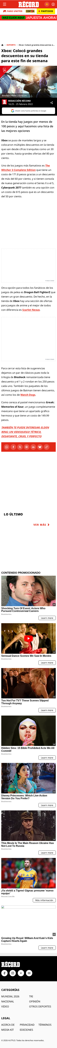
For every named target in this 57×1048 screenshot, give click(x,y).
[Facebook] (13, 447)
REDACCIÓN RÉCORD (19, 100)
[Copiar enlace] (46, 447)
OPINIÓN (34, 1001)
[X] (20, 447)
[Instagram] (13, 973)
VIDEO (5, 1006)
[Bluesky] (40, 447)
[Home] (2, 45)
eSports (11, 45)
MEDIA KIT (7, 1029)
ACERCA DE (8, 1024)
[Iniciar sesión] (53, 4)
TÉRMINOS (44, 1024)
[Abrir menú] (4, 4)
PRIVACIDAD (27, 1024)
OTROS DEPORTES (40, 1006)
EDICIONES (26, 1029)
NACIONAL (7, 1001)
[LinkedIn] (33, 447)
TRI (31, 996)
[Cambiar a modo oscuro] (46, 4)
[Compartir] (51, 102)
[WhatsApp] (7, 447)
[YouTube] (29, 973)
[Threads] (26, 447)
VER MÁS (39, 524)
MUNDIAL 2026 (10, 996)
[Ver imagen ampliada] (28, 82)
